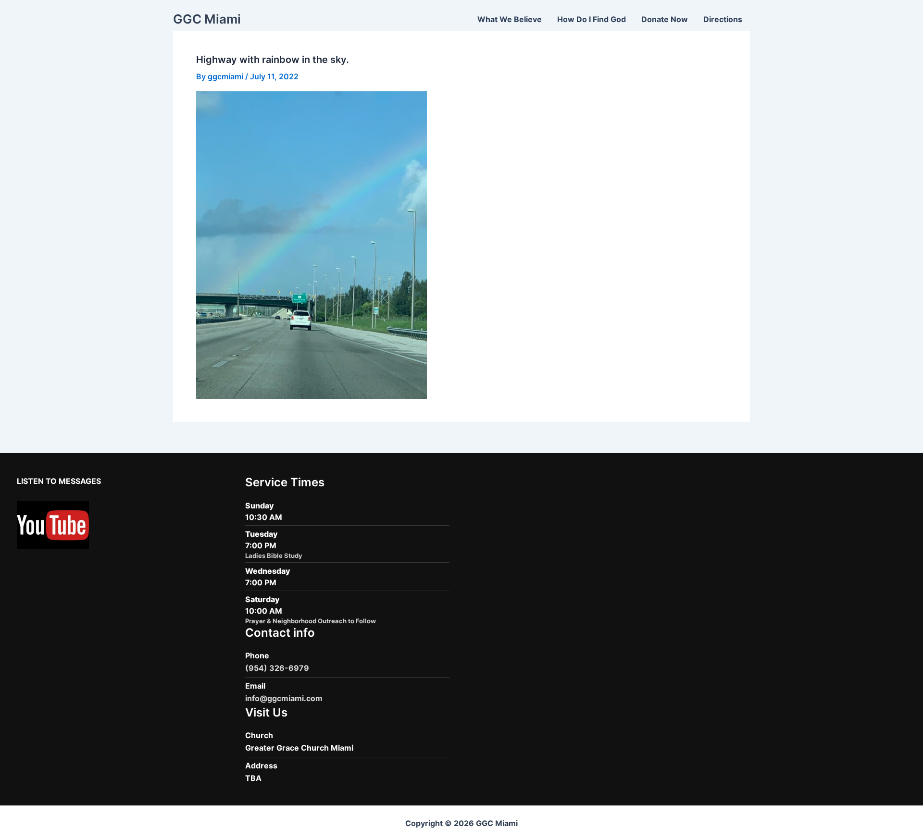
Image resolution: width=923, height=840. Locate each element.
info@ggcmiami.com (284, 698)
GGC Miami (207, 19)
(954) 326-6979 (277, 668)
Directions (722, 19)
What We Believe (509, 19)
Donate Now (664, 19)
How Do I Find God (591, 19)
